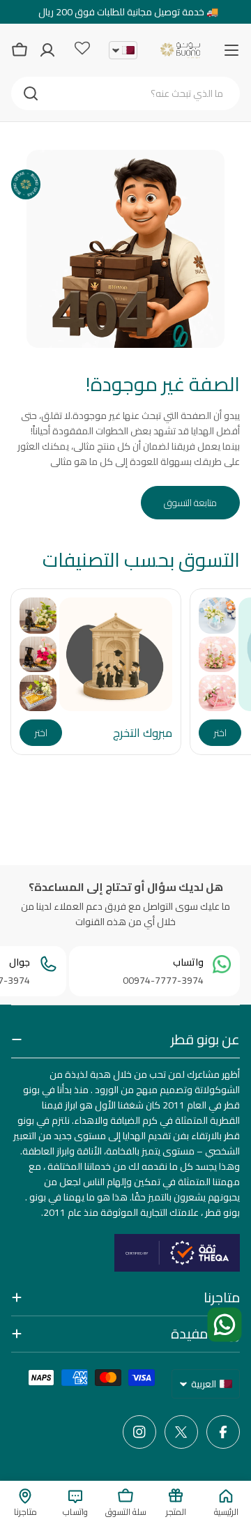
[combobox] (125, 93)
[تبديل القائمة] (231, 50)
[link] (217, 615)
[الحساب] (47, 50)
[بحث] (30, 93)
